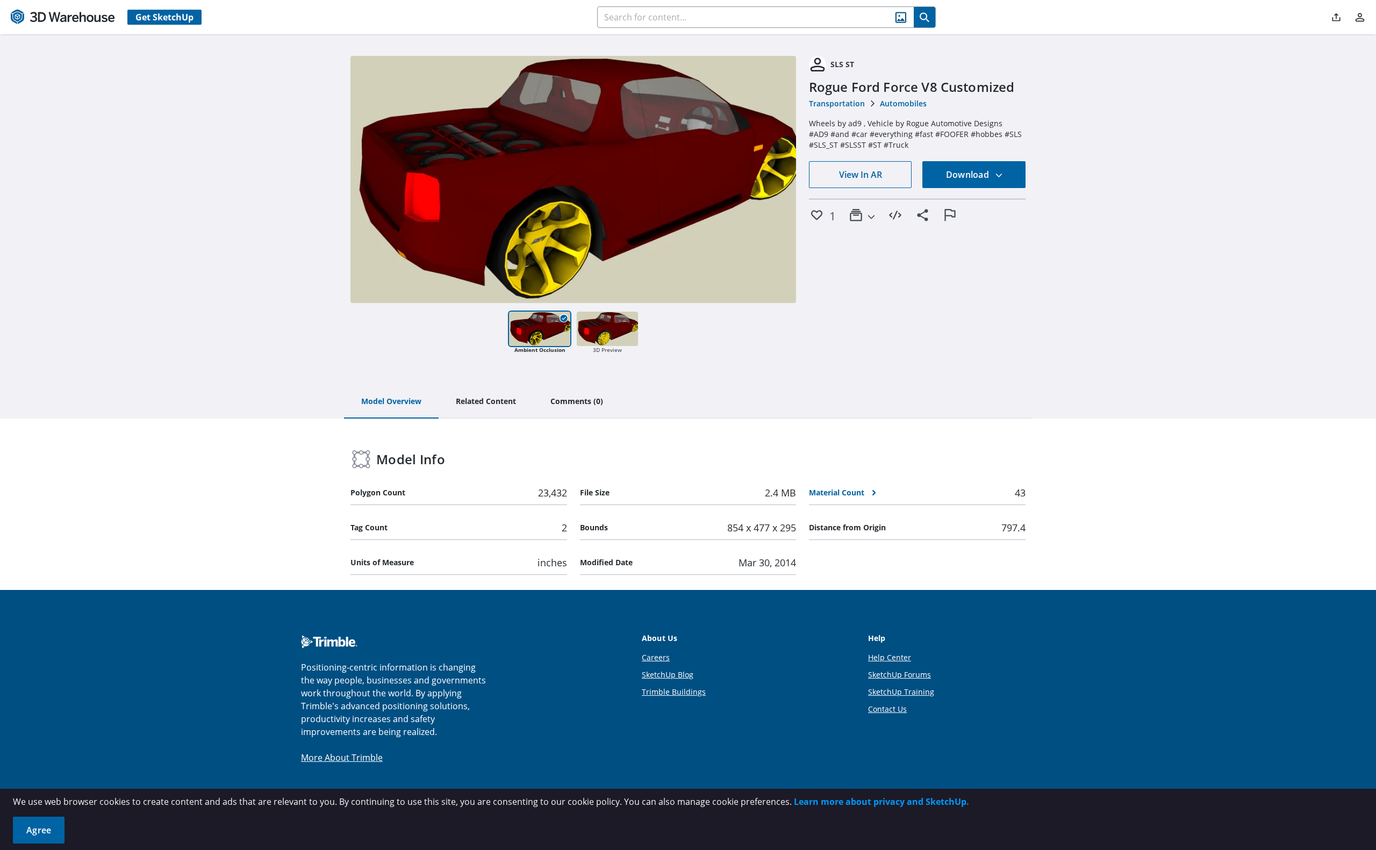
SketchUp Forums (899, 674)
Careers (656, 657)
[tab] (391, 402)
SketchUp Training (901, 692)
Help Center (889, 657)
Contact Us (887, 709)
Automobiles (903, 103)
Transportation (837, 103)
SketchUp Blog (667, 674)
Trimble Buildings (674, 692)
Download (968, 175)
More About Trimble (342, 757)
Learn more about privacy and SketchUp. (881, 802)
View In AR (860, 175)
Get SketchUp (164, 17)
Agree (38, 830)
